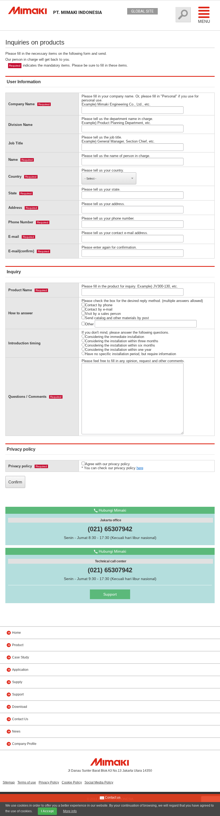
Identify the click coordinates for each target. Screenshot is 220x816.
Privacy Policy (49, 782)
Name (13, 160)
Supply (17, 682)
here (140, 468)
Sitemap (9, 782)
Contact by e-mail (98, 309)
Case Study (20, 657)
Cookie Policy (72, 782)
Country (14, 176)
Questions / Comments (27, 397)
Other (89, 324)
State (12, 193)
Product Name (20, 290)
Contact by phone (98, 305)
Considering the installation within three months (121, 341)
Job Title (15, 143)
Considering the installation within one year (118, 350)
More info (70, 811)
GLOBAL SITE (142, 11)
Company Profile (24, 744)
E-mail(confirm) (21, 251)
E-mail (13, 237)
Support (110, 594)
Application (20, 670)
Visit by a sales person (103, 314)
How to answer (20, 313)
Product (17, 645)
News (16, 731)
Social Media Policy (99, 782)
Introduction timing (24, 343)
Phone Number (20, 222)
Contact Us (20, 719)
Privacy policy (20, 466)
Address (15, 208)
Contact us (112, 797)
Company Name (21, 104)
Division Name (20, 125)
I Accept (47, 811)
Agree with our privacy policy (107, 464)
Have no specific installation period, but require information (130, 354)
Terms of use (26, 782)
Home (16, 633)
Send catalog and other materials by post (117, 318)
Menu (204, 21)
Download (19, 707)
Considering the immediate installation (114, 337)
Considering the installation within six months (120, 345)
